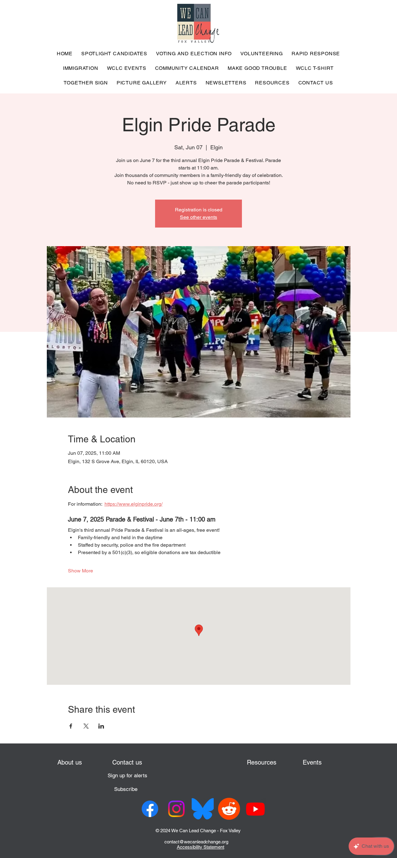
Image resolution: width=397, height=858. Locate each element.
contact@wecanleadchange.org (196, 841)
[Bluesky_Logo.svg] (203, 809)
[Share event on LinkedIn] (101, 726)
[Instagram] (176, 809)
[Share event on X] (86, 726)
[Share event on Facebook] (71, 726)
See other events (198, 217)
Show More (80, 571)
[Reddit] (229, 809)
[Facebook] (150, 809)
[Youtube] (255, 809)
